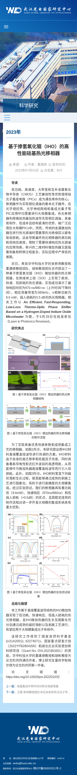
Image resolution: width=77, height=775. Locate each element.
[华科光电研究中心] (38, 9)
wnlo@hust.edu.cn (24, 763)
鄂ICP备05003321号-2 (47, 768)
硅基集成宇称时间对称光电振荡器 (37, 686)
